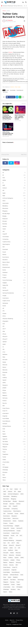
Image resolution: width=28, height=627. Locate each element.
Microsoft (14, 359)
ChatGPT (14, 234)
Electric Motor (14, 262)
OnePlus (14, 377)
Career (14, 229)
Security (14, 403)
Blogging (14, 211)
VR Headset (14, 467)
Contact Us (14, 622)
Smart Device (14, 408)
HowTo (14, 305)
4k (14, 172)
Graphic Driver (14, 300)
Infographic (14, 321)
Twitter (16, 86)
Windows (14, 472)
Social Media (12, 90)
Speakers (14, 436)
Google (14, 295)
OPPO (14, 382)
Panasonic (14, 385)
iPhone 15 (14, 336)
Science (14, 400)
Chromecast (14, 236)
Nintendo (14, 372)
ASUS (14, 200)
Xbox (14, 475)
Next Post (23, 154)
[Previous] (24, 5)
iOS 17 (14, 328)
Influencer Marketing (14, 318)
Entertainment (14, 267)
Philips (14, 390)
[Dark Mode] (23, 2)
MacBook (14, 354)
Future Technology (14, 280)
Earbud (14, 254)
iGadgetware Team (17, 624)
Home (4, 10)
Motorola (14, 364)
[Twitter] (17, 97)
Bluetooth (14, 218)
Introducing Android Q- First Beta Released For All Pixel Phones (7, 117)
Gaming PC (14, 290)
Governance (14, 298)
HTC (14, 311)
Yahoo (14, 480)
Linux (14, 352)
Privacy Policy (19, 620)
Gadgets (14, 282)
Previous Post (5, 154)
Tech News (5, 92)
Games (14, 288)
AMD (14, 185)
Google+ (19, 86)
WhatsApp (14, 469)
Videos (14, 459)
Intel (14, 323)
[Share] (24, 21)
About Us (12, 620)
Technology (14, 444)
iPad (14, 331)
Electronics (14, 264)
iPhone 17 (14, 339)
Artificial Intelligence (14, 198)
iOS (14, 326)
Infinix (14, 316)
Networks (14, 370)
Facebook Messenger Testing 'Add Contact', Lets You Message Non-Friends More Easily (13, 5)
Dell (14, 246)
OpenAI (14, 380)
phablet (14, 387)
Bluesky (14, 216)
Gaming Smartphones (14, 293)
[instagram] (17, 163)
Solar (14, 428)
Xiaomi (14, 477)
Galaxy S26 (14, 285)
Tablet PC (14, 439)
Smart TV (14, 410)
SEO (14, 405)
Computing (14, 239)
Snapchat (14, 416)
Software (14, 423)
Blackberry (14, 206)
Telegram (14, 446)
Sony (14, 431)
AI (14, 182)
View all (23, 103)
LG (14, 346)
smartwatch (14, 413)
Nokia (14, 375)
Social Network (20, 90)
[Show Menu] (2, 2)
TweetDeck (14, 454)
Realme (14, 393)
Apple (14, 193)
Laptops (14, 341)
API (14, 190)
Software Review (14, 426)
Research (14, 395)
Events (14, 270)
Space (14, 434)
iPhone (14, 334)
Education (14, 259)
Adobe (14, 180)
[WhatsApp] (20, 97)
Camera (14, 226)
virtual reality (14, 462)
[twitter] (11, 163)
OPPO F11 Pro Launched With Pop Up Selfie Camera (8, 133)
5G (14, 175)
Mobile (14, 362)
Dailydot (11, 52)
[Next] (26, 5)
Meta (14, 357)
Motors (14, 367)
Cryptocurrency (14, 241)
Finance (14, 275)
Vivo (14, 464)
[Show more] (23, 97)
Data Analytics (14, 244)
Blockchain (14, 208)
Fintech (14, 277)
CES (14, 231)
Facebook (12, 86)
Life (14, 349)
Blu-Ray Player (14, 213)
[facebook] (5, 163)
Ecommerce (14, 257)
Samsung (14, 398)
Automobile (14, 203)
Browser (14, 221)
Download (14, 249)
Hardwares (14, 303)
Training (14, 449)
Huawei (14, 313)
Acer (14, 177)
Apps (14, 195)
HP (14, 308)
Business (14, 223)
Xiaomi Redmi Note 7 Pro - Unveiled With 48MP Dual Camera (20, 117)
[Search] (26, 2)
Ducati (14, 252)
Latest (8, 10)
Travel (14, 452)
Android (14, 188)
